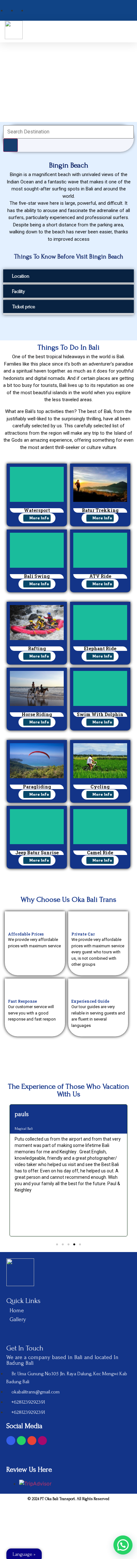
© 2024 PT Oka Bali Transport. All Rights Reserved (68, 1499)
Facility (18, 291)
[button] (68, 276)
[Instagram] (42, 1440)
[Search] (10, 145)
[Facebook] (10, 1440)
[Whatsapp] (21, 1440)
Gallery (18, 1319)
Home (17, 1310)
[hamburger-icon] (125, 31)
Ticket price (23, 307)
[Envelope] (31, 1440)
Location (20, 276)
